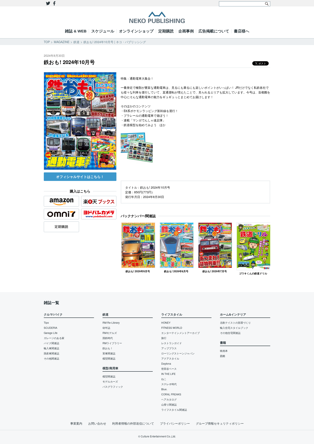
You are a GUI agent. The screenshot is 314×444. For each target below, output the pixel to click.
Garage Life (50, 333)
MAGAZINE (61, 42)
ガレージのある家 (54, 338)
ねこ (163, 379)
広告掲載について (213, 31)
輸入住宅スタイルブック (234, 327)
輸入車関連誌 (51, 348)
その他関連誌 (51, 358)
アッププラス (169, 348)
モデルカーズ (110, 381)
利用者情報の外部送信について (133, 423)
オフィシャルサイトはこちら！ (80, 176)
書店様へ (241, 31)
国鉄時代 (108, 338)
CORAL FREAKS (171, 394)
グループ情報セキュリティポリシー (220, 423)
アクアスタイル (170, 358)
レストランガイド (171, 343)
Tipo (46, 322)
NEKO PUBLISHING (157, 17)
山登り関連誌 (169, 404)
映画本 (224, 350)
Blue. (164, 389)
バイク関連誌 (51, 343)
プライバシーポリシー (175, 423)
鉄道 (76, 42)
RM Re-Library (111, 322)
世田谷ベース (169, 368)
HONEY (165, 322)
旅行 (163, 338)
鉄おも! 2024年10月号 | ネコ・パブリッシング (115, 42)
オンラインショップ (136, 31)
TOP (47, 42)
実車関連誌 (109, 353)
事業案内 (76, 423)
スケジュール (102, 31)
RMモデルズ (110, 333)
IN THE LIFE (168, 374)
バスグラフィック (113, 386)
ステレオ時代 (169, 384)
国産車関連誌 (51, 353)
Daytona (166, 363)
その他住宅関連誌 (230, 333)
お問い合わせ (97, 423)
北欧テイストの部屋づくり (235, 322)
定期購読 (166, 31)
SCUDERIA (50, 327)
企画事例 (186, 31)
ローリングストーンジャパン (178, 353)
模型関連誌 (109, 358)
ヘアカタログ (169, 399)
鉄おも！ (108, 348)
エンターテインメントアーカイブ (180, 333)
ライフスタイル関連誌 (174, 409)
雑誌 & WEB (76, 31)
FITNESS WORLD (171, 327)
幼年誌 (106, 327)
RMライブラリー (112, 343)
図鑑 (222, 356)
